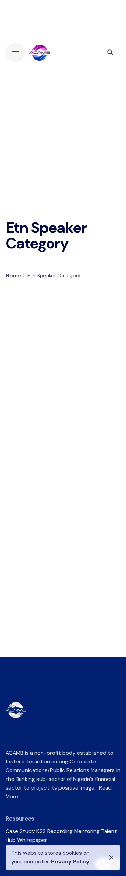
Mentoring (87, 831)
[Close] (111, 858)
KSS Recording (54, 831)
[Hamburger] (15, 52)
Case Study (20, 831)
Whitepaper (32, 840)
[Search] (110, 52)
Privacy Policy (70, 861)
